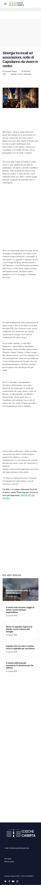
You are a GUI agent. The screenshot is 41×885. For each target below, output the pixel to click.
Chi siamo (7, 858)
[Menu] (5, 4)
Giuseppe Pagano (11, 71)
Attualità (13, 74)
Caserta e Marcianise (24, 74)
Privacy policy (9, 861)
